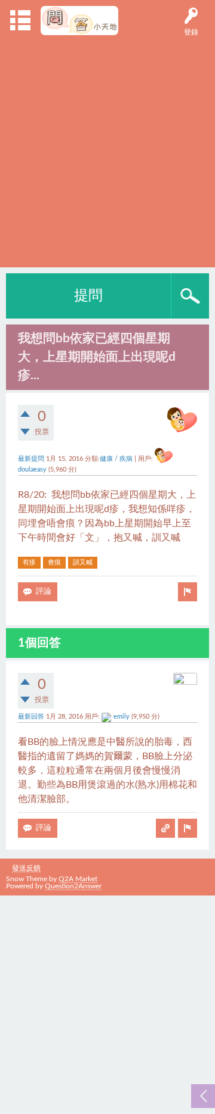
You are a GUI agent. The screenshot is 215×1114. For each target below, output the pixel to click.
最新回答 (31, 717)
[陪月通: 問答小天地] (80, 20)
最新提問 (31, 459)
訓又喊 (83, 562)
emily (121, 717)
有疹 (29, 562)
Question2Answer (73, 886)
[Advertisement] (107, 148)
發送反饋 (26, 868)
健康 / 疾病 (116, 459)
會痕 (54, 562)
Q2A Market (78, 878)
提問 (88, 296)
